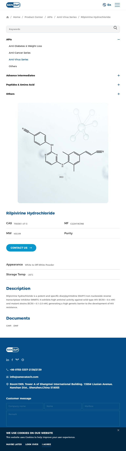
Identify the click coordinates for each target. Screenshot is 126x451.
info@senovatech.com (24, 376)
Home (16, 17)
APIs (49, 17)
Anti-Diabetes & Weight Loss (25, 46)
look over (31, 444)
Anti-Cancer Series (20, 52)
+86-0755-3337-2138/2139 (26, 369)
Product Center (34, 17)
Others (13, 66)
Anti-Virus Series (67, 17)
